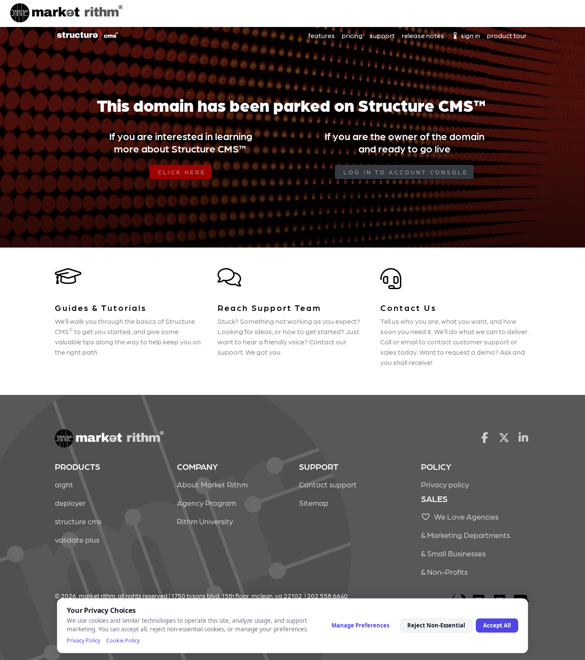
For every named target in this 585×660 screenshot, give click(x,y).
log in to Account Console (405, 172)
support (382, 35)
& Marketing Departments (465, 534)
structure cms (78, 521)
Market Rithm (66, 13)
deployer (70, 502)
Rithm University (205, 521)
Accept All (497, 625)
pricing (352, 35)
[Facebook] (484, 436)
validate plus (77, 539)
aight (64, 484)
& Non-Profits (444, 571)
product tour (507, 35)
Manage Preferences (360, 625)
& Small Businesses (453, 553)
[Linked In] (523, 436)
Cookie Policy (123, 640)
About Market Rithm (212, 484)
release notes (423, 35)
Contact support (328, 484)
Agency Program (206, 502)
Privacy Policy (83, 640)
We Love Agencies (464, 516)
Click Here (182, 172)
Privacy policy (445, 484)
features (321, 35)
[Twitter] (504, 436)
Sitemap (313, 502)
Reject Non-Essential (436, 625)
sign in (470, 35)
